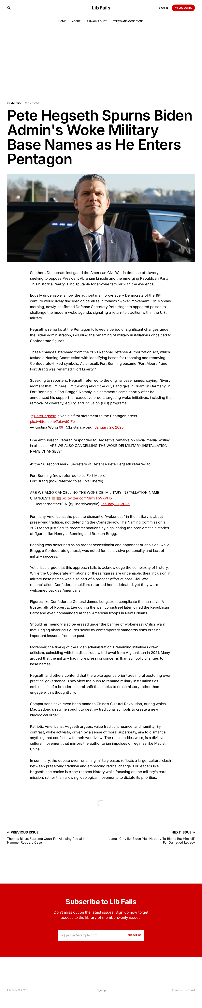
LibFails (16, 102)
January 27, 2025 (109, 427)
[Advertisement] (101, 56)
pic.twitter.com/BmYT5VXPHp (87, 498)
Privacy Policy (97, 21)
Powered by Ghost (183, 990)
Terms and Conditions (128, 21)
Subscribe (185, 7)
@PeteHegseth (43, 416)
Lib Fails (101, 8)
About (76, 21)
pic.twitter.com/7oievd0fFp (52, 422)
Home (61, 21)
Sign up (101, 990)
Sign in (163, 7)
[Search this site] (9, 8)
